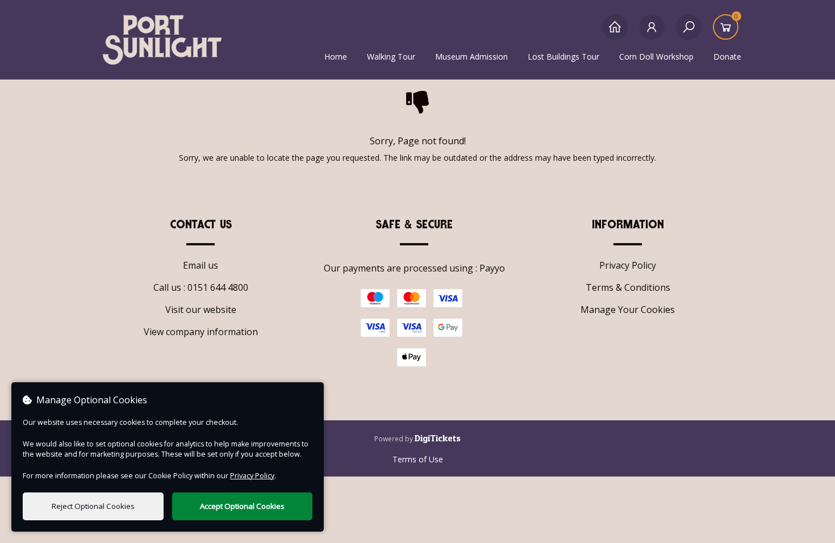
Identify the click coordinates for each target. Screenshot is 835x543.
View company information (201, 331)
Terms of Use (418, 459)
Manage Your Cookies (628, 309)
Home (335, 56)
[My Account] (652, 32)
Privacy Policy (627, 265)
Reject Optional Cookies (93, 506)
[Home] (615, 32)
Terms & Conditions (628, 287)
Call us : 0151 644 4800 (200, 287)
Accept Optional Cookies (242, 506)
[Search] (689, 32)
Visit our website (200, 309)
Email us (200, 265)
